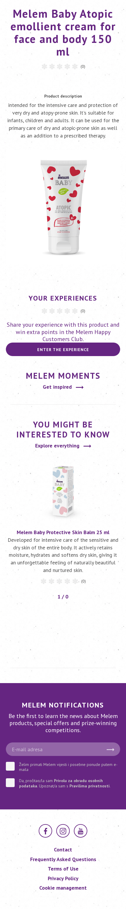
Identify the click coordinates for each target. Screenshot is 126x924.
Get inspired (57, 386)
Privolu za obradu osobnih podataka (61, 783)
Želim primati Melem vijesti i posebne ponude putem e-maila (68, 767)
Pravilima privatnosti (89, 786)
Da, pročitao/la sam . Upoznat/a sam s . (64, 783)
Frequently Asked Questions (63, 859)
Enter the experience (63, 349)
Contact (63, 849)
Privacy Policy (63, 878)
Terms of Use (63, 868)
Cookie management (63, 887)
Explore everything (57, 445)
